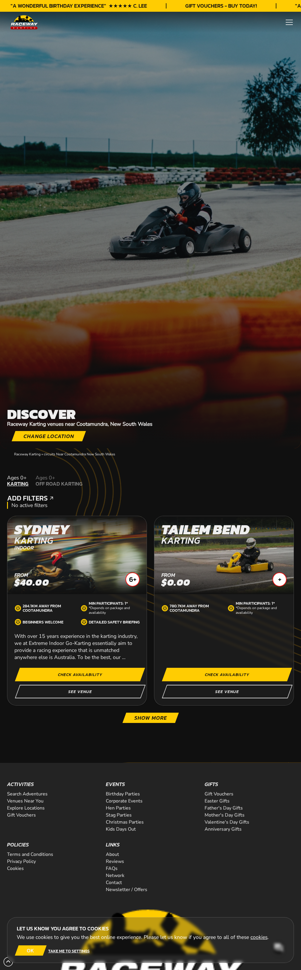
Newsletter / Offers (126, 889)
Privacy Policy (21, 861)
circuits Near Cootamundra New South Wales (79, 454)
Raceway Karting (27, 454)
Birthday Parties (123, 794)
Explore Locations (26, 808)
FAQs (112, 868)
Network (115, 875)
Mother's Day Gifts (225, 815)
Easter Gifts (217, 801)
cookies (258, 937)
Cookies (15, 868)
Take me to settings (69, 951)
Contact (114, 882)
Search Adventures (27, 794)
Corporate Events (124, 801)
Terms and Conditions (30, 854)
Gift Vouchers (21, 815)
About (112, 854)
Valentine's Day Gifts (227, 822)
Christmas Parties (125, 822)
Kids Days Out (121, 829)
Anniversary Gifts (223, 829)
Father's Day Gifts (224, 808)
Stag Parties (119, 815)
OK (30, 950)
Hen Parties (118, 808)
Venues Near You (25, 801)
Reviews (115, 861)
